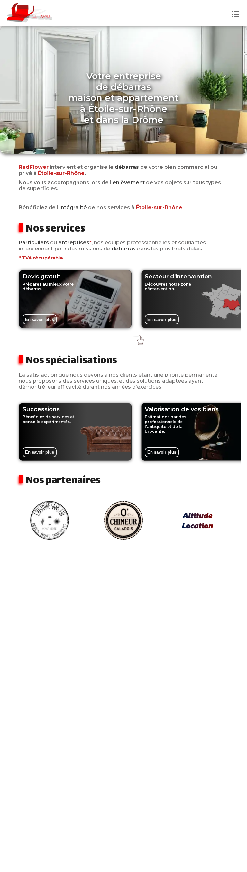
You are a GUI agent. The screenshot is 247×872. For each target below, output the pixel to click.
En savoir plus (39, 319)
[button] (124, 338)
